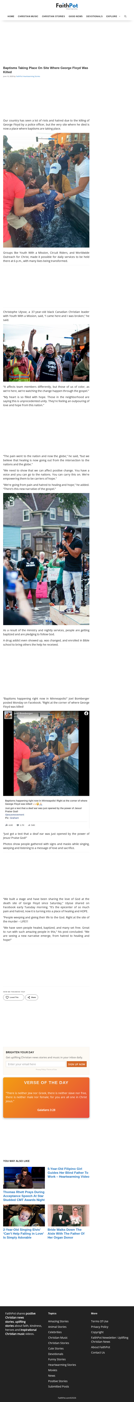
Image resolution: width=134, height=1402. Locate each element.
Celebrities (55, 1332)
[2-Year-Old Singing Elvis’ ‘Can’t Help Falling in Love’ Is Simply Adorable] (24, 1224)
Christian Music (28, 16)
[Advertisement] (67, 39)
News (51, 1375)
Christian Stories (53, 16)
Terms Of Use (99, 1321)
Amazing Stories (58, 1321)
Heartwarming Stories (31, 76)
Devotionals (94, 16)
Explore (111, 16)
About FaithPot (100, 1347)
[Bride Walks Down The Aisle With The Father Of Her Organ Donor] (68, 1224)
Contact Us (98, 1352)
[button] (125, 16)
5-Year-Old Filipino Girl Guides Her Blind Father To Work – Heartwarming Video (68, 1172)
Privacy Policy (99, 1327)
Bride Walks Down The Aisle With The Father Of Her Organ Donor (66, 1233)
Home (11, 16)
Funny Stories (57, 1359)
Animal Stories (57, 1327)
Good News (76, 16)
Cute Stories (56, 1348)
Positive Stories (58, 1381)
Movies (52, 1370)
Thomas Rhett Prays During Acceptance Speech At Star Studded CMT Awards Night (24, 1196)
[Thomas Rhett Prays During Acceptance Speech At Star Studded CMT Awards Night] (24, 1186)
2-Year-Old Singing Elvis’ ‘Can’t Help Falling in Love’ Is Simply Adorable (23, 1233)
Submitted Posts (58, 1386)
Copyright (97, 1332)
